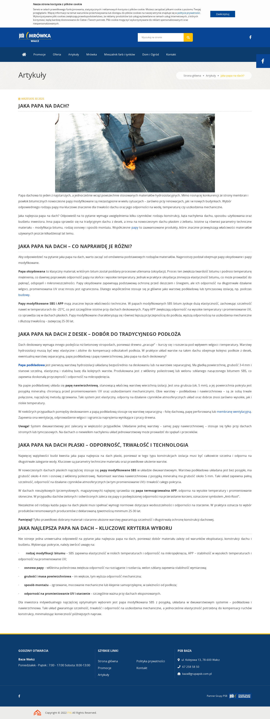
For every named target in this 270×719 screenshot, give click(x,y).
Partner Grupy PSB (217, 696)
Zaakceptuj (222, 14)
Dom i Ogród (150, 54)
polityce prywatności (188, 13)
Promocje (39, 54)
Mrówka (91, 54)
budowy (23, 295)
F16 (69, 712)
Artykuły (73, 54)
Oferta (57, 54)
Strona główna (192, 75)
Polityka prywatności (150, 661)
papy (135, 227)
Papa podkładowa (31, 365)
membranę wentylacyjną (234, 412)
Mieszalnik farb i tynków (119, 54)
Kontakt (171, 54)
